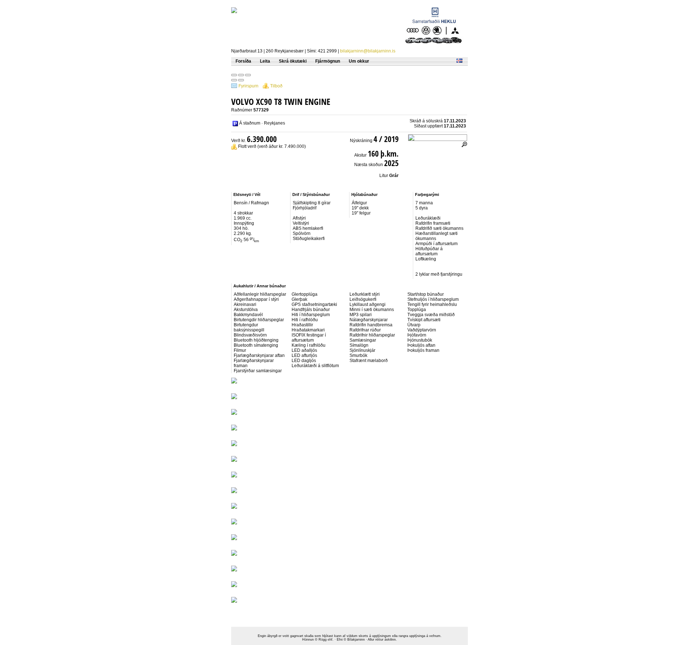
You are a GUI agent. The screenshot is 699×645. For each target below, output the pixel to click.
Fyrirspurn (248, 86)
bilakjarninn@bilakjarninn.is (367, 51)
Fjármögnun (327, 61)
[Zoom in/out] (248, 75)
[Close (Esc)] (234, 75)
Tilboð (276, 86)
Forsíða (243, 61)
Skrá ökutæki (293, 61)
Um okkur (359, 61)
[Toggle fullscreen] (241, 75)
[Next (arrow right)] (241, 80)
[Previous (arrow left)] (234, 80)
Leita (265, 61)
